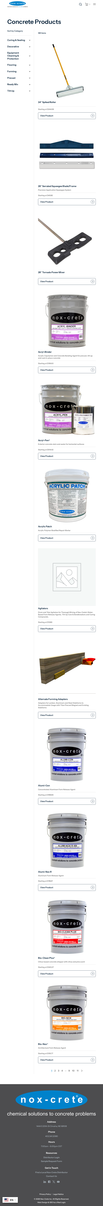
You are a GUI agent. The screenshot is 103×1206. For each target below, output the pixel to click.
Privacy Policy (45, 1194)
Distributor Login (51, 1157)
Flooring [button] (11, 65)
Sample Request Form (51, 1161)
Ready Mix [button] (12, 84)
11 (78, 1070)
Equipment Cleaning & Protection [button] (13, 55)
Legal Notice (58, 1194)
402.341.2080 (51, 1136)
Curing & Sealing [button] (16, 40)
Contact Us (51, 1176)
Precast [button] (11, 78)
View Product (46, 115)
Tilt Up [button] (10, 91)
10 (73, 1070)
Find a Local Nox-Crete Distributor (51, 1172)
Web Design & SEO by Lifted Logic (51, 1202)
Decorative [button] (13, 46)
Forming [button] (11, 71)
